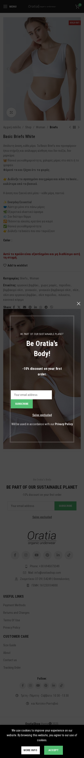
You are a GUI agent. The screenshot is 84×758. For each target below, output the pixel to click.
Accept (53, 750)
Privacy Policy (64, 424)
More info (30, 750)
